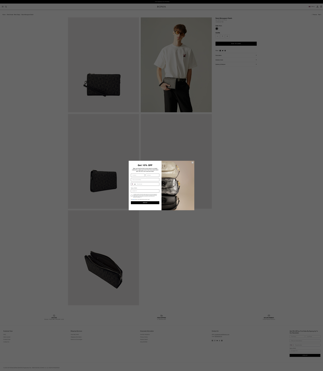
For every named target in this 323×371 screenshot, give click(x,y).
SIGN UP (145, 202)
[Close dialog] (193, 162)
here (134, 199)
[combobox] (133, 184)
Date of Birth (134, 188)
